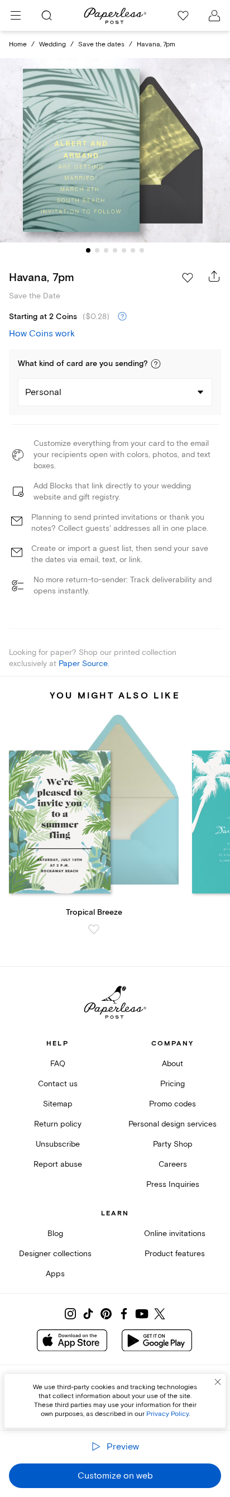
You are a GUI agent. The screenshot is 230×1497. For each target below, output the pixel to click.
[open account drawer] (214, 15)
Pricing (172, 1084)
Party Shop (173, 1144)
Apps (55, 1274)
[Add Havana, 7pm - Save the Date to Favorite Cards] (187, 277)
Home (18, 44)
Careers (173, 1164)
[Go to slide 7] (142, 250)
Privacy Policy (167, 1414)
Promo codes (172, 1104)
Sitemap (58, 1104)
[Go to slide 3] (106, 250)
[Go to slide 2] (97, 250)
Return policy (58, 1124)
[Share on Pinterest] (106, 1313)
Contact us (58, 1084)
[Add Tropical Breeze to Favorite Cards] (93, 929)
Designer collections (55, 1253)
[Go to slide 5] (124, 250)
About (172, 1063)
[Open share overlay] (214, 276)
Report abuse (57, 1164)
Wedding (52, 44)
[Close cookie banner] (217, 1382)
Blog (55, 1233)
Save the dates (101, 44)
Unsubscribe (58, 1144)
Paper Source (83, 663)
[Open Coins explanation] (122, 316)
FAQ (57, 1063)
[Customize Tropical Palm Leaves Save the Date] (115, 150)
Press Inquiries (172, 1184)
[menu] (15, 15)
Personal (43, 392)
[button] (155, 363)
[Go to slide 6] (133, 250)
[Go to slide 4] (115, 250)
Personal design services (172, 1124)
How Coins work (42, 333)
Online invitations (174, 1233)
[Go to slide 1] (88, 250)
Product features (175, 1253)
